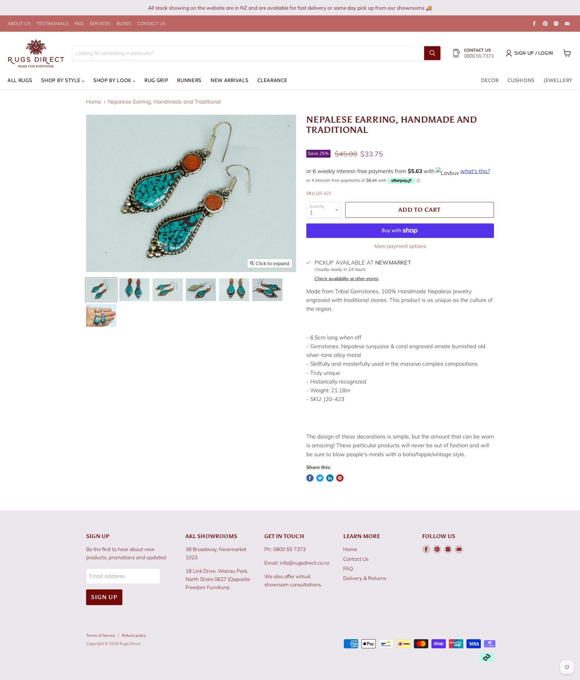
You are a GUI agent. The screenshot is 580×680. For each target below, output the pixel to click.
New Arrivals (229, 80)
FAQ (79, 23)
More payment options (400, 246)
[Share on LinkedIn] (330, 478)
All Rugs (20, 80)
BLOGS (124, 23)
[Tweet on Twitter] (320, 478)
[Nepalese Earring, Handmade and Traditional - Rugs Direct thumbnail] (101, 290)
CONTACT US (151, 23)
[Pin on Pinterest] (339, 478)
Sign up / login (533, 53)
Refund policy (134, 635)
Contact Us (356, 559)
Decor (489, 80)
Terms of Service (100, 635)
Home (93, 102)
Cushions (520, 80)
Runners (189, 80)
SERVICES (100, 23)
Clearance (272, 80)
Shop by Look (113, 80)
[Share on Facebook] (310, 478)
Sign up (104, 597)
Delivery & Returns (364, 578)
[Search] (432, 53)
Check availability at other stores (346, 278)
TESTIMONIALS (53, 23)
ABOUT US (19, 23)
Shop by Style (61, 80)
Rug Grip (156, 80)
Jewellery (558, 80)
